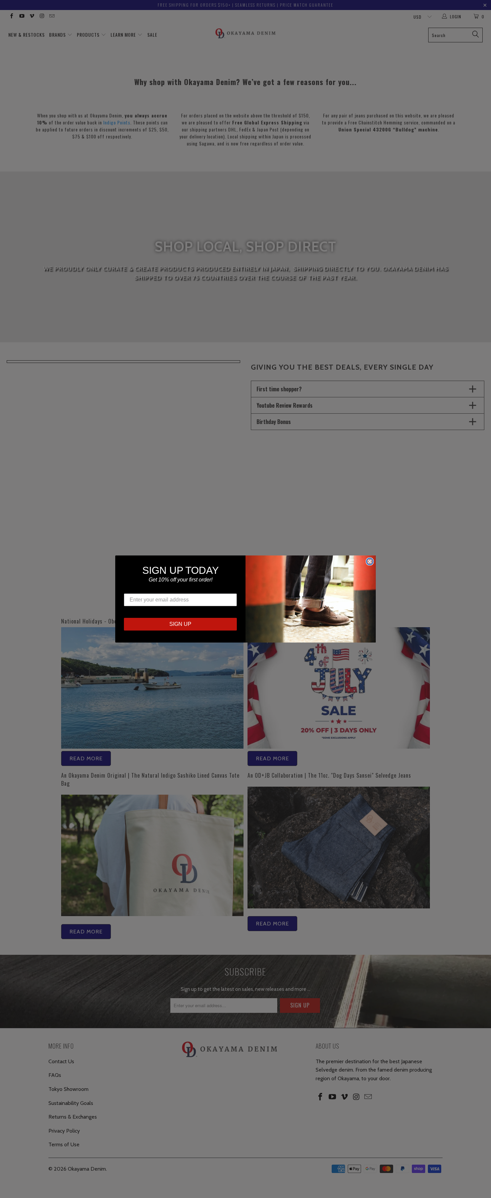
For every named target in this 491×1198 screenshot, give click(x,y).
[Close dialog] (369, 561)
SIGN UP (180, 624)
